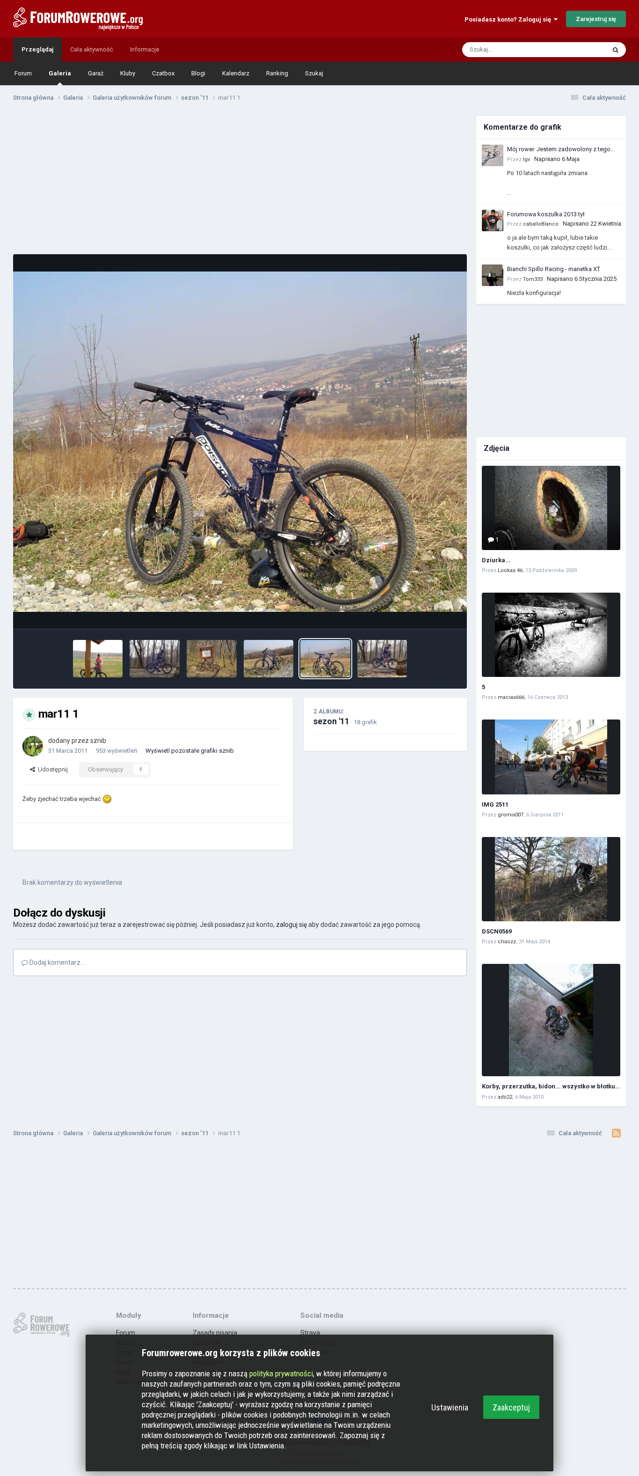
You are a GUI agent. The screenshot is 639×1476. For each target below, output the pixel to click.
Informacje (144, 49)
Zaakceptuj (511, 1407)
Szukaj (314, 73)
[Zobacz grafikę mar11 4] (155, 658)
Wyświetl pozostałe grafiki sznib (189, 750)
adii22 (505, 1097)
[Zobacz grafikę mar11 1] (325, 658)
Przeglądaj (37, 49)
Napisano (557, 158)
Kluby (127, 73)
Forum (23, 73)
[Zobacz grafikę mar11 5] (382, 658)
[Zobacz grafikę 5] (551, 635)
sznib (98, 740)
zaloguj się (291, 924)
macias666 (511, 697)
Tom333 (533, 279)
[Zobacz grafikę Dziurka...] (551, 508)
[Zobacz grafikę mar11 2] (269, 658)
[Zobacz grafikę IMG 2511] (551, 757)
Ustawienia (449, 1407)
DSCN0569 (497, 931)
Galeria (60, 73)
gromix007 (510, 815)
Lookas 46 (510, 570)
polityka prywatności (281, 1373)
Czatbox (163, 73)
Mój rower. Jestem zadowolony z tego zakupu (558, 150)
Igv (526, 159)
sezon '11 (331, 721)
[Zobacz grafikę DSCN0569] (551, 879)
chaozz (507, 942)
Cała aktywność (91, 49)
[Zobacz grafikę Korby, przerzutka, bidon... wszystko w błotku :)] (551, 1020)
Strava (310, 1332)
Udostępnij (51, 769)
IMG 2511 (495, 804)
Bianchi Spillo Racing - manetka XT (553, 268)
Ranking (277, 73)
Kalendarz (235, 73)
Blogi (198, 73)
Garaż (95, 73)
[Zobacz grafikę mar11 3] (212, 658)
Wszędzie (580, 49)
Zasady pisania (215, 1332)
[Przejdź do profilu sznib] (32, 746)
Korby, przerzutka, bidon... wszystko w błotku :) (551, 1086)
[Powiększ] (240, 442)
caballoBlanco (541, 224)
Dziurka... (496, 560)
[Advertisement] (240, 181)
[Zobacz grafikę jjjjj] (98, 658)
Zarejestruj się (596, 18)
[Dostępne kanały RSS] (616, 1133)
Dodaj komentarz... (56, 962)
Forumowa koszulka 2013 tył (546, 214)
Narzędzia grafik (424, 611)
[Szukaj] (615, 49)
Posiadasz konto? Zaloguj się (509, 19)
